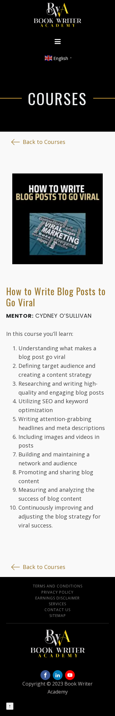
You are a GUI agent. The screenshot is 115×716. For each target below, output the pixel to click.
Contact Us (57, 609)
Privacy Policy (57, 592)
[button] (38, 142)
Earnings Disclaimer (57, 598)
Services (57, 604)
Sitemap (57, 615)
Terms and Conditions (57, 586)
